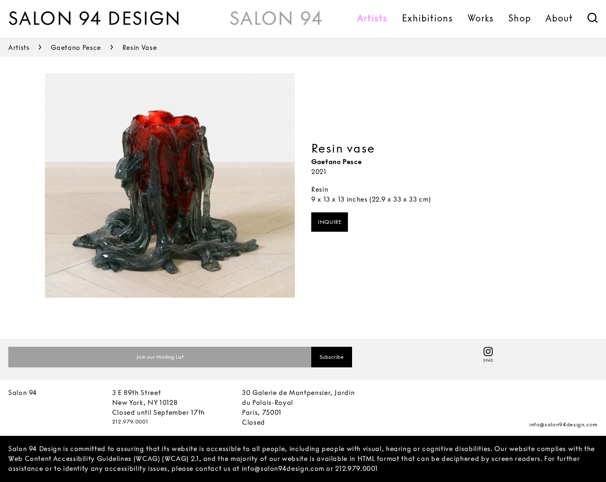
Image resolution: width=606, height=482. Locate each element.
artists (18, 48)
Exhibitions (427, 18)
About (559, 18)
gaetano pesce (76, 48)
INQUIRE (329, 222)
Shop (519, 18)
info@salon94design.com (563, 424)
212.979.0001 (130, 422)
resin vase (139, 48)
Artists (372, 18)
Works (480, 18)
